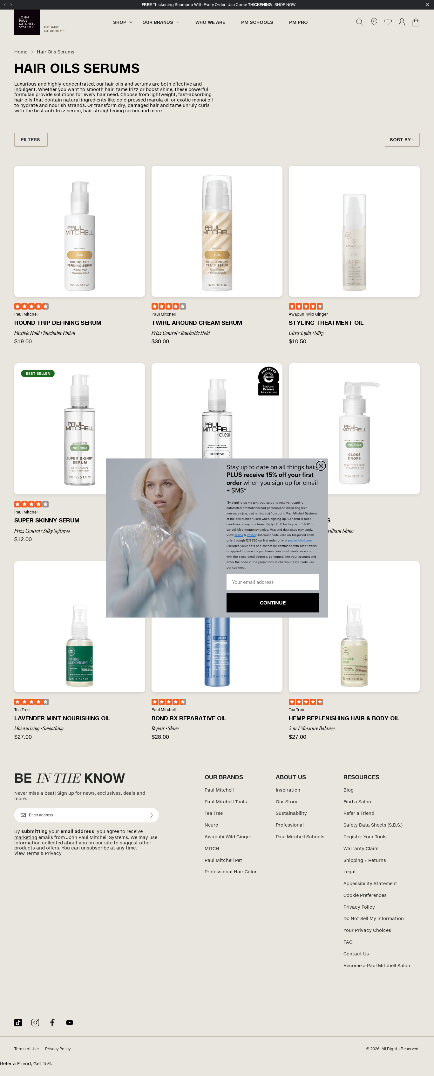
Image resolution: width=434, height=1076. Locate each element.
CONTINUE (273, 602)
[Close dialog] (321, 466)
